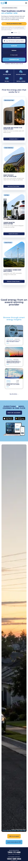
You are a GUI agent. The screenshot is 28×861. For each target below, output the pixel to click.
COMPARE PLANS (14, 59)
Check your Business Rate (14, 23)
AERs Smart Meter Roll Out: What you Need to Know (13, 341)
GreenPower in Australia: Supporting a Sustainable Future (12, 384)
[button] (26, 3)
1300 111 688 (14, 852)
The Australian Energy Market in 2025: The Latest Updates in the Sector (13, 361)
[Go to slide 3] (15, 32)
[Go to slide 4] (16, 32)
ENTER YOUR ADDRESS (14, 37)
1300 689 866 (14, 859)
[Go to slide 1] (12, 32)
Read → (8, 343)
